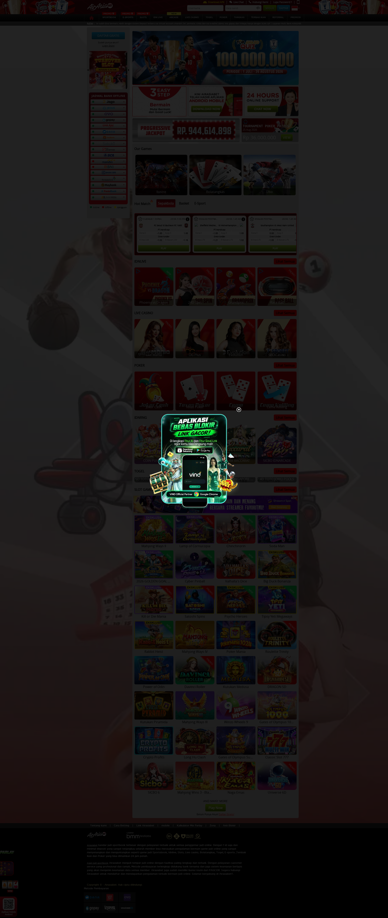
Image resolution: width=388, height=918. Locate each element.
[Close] (239, 410)
